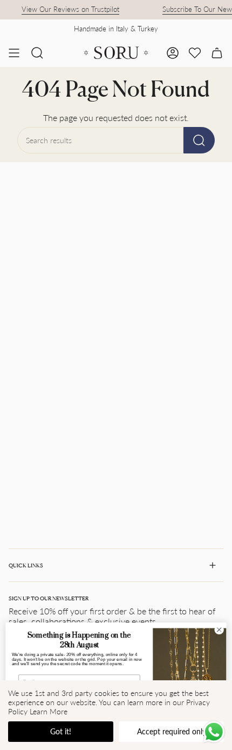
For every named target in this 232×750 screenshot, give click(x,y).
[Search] (199, 140)
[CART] (217, 53)
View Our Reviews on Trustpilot (66, 9)
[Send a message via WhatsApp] (214, 732)
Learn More (48, 711)
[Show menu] (14, 53)
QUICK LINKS (26, 565)
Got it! (60, 731)
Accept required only (171, 731)
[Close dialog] (219, 629)
